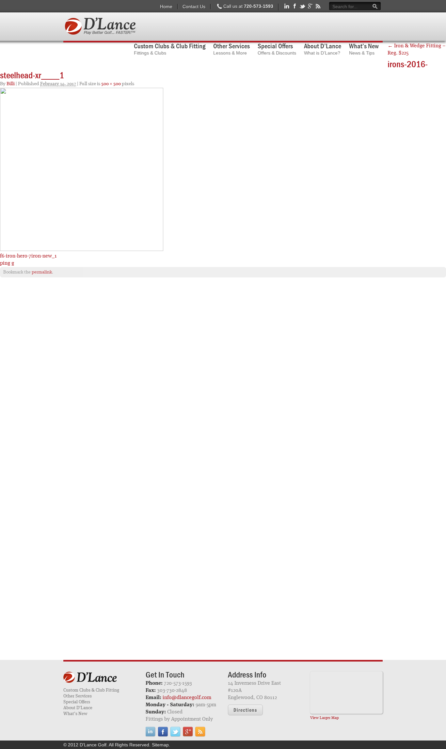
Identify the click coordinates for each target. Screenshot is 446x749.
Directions (245, 710)
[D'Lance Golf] (99, 677)
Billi (11, 84)
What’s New (75, 713)
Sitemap (160, 744)
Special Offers (76, 702)
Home (166, 6)
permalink (42, 272)
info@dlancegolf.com (187, 697)
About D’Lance (77, 708)
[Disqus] (223, 366)
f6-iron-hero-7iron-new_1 (28, 256)
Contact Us (194, 6)
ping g (7, 263)
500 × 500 (111, 84)
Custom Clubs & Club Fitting (91, 690)
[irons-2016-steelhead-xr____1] (81, 169)
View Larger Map (324, 718)
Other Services (77, 696)
